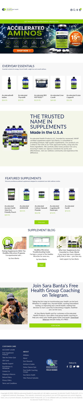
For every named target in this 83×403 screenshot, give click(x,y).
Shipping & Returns (8, 374)
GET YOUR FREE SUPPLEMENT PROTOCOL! (41, 21)
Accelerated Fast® (69, 207)
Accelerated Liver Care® (57, 96)
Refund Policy (7, 377)
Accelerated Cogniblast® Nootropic (54, 208)
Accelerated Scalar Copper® (74, 96)
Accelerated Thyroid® (22, 96)
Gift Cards (5, 360)
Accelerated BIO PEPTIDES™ (40, 96)
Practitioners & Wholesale (7, 367)
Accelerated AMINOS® (24, 207)
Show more (41, 222)
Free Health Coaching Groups (30, 371)
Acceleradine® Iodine (7, 96)
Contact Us (6, 371)
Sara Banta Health (29, 375)
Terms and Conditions (9, 383)
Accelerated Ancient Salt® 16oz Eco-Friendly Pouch (10, 209)
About (25, 358)
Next (41, 265)
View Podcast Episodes (30, 378)
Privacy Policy (6, 380)
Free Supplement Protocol (8, 353)
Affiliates (26, 355)
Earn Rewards (27, 361)
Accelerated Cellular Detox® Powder (41, 208)
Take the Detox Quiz (9, 357)
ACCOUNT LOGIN (8, 350)
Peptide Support (7, 363)
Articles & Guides (29, 364)
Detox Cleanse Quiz (29, 367)
